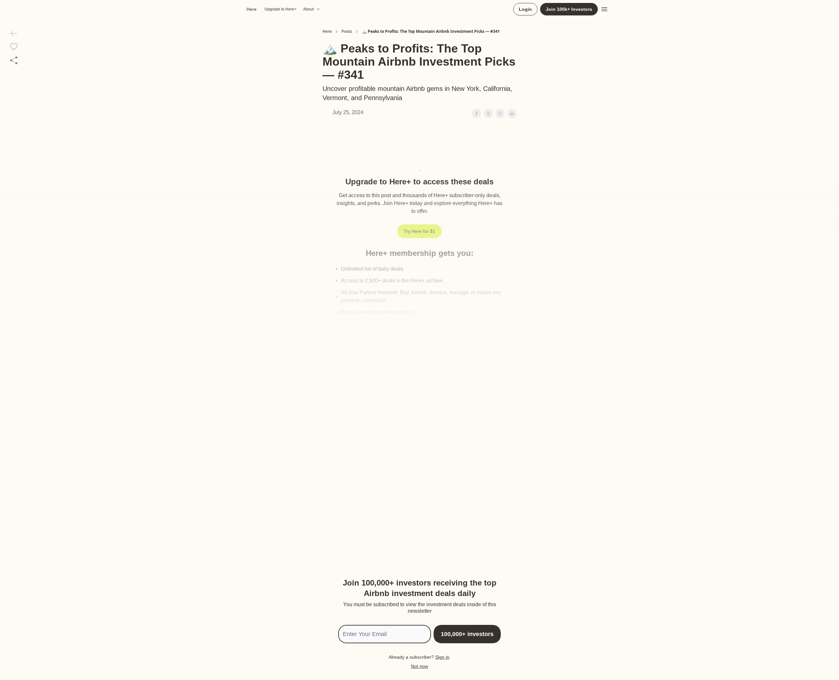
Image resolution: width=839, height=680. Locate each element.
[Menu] (604, 8)
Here (327, 31)
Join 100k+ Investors (569, 9)
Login (525, 9)
